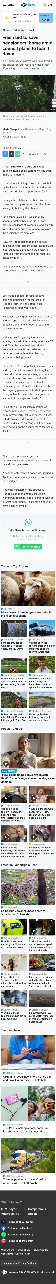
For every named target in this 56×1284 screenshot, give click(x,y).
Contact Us (7, 1253)
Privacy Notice (40, 1250)
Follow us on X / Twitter (20, 1221)
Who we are (7, 1250)
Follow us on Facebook (20, 1228)
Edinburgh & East (24, 30)
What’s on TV (10, 1213)
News (6, 30)
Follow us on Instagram (20, 1240)
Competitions (37, 1209)
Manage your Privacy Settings (20, 1263)
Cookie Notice (22, 1253)
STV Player (8, 1209)
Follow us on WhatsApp (20, 1234)
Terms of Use (23, 1250)
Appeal (32, 1213)
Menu (10, 4)
